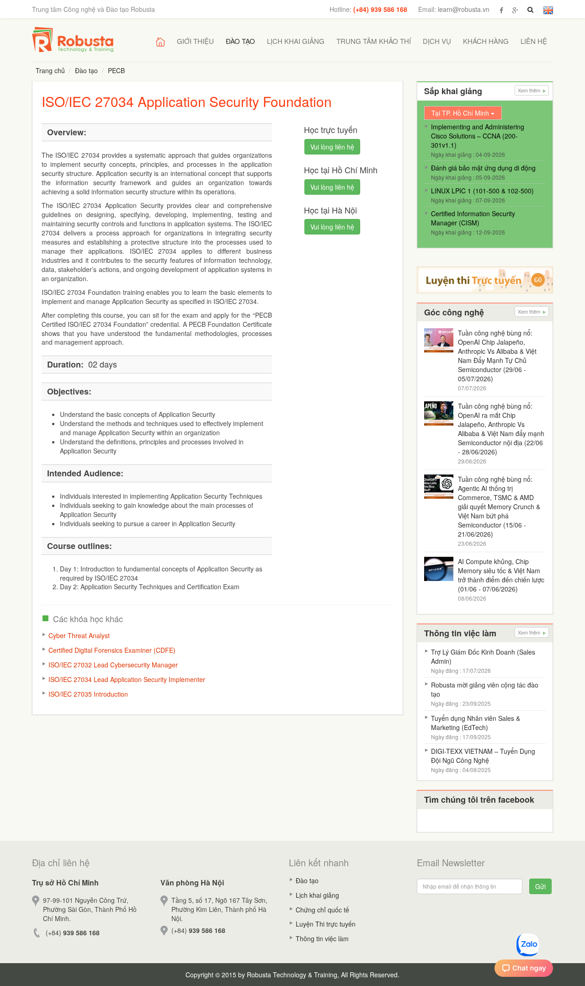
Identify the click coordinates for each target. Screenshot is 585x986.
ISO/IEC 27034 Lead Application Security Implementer (126, 679)
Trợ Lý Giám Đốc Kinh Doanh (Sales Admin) (483, 656)
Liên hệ (534, 41)
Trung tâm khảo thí (373, 41)
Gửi (540, 886)
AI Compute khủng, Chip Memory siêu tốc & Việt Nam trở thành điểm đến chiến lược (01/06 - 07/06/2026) (501, 575)
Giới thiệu (195, 41)
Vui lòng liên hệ (332, 146)
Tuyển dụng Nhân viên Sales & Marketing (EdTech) (475, 723)
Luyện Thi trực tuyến (326, 923)
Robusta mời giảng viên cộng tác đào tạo (484, 689)
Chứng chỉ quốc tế (322, 909)
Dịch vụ (437, 41)
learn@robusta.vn (463, 9)
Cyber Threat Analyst (79, 635)
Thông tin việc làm (322, 938)
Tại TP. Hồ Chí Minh (461, 112)
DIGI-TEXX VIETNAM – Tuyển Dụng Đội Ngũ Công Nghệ (483, 755)
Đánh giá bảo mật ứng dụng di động (483, 167)
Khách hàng (486, 41)
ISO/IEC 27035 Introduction (88, 693)
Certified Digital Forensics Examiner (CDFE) (112, 650)
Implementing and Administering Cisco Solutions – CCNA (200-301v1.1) (477, 135)
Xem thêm (530, 90)
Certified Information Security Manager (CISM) (473, 218)
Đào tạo (240, 41)
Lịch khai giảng (295, 41)
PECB (116, 70)
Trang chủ (50, 70)
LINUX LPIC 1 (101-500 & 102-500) (482, 190)
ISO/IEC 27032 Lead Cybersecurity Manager (113, 664)
